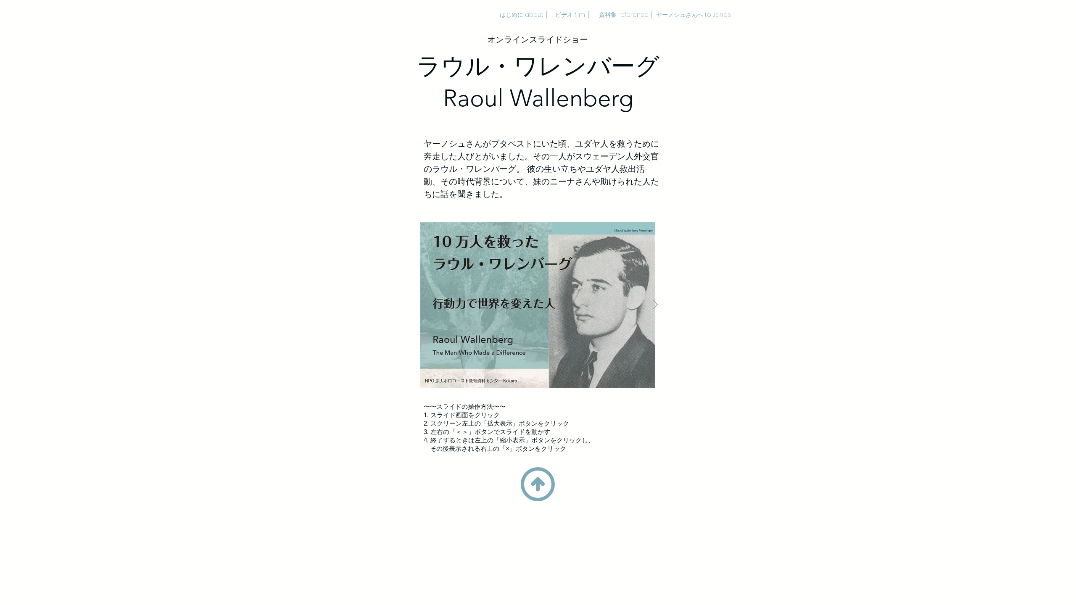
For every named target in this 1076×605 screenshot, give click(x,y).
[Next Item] (655, 305)
